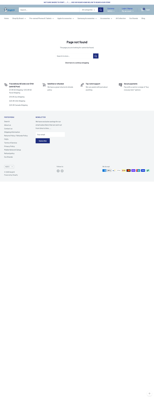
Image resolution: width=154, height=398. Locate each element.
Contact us (8, 128)
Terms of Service (10, 143)
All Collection (121, 18)
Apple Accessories (64, 18)
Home (6, 18)
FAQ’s (6, 139)
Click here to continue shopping (77, 63)
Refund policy (9, 153)
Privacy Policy (9, 146)
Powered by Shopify (11, 175)
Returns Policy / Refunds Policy (16, 135)
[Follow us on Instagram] (62, 170)
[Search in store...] (95, 55)
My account (127, 11)
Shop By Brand (17, 18)
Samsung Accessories (86, 18)
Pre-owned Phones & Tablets (40, 18)
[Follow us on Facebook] (58, 170)
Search (7, 121)
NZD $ (7, 167)
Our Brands (133, 18)
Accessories (105, 18)
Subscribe (43, 141)
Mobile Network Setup (12, 150)
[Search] (100, 10)
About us (7, 125)
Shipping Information (12, 132)
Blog (143, 18)
